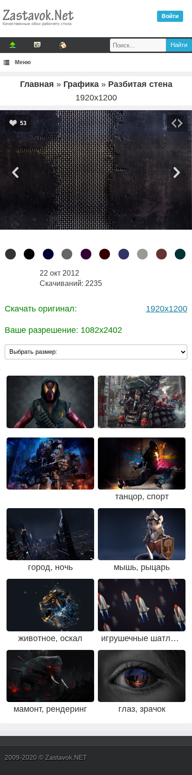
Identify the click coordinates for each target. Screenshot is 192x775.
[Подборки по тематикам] (37, 45)
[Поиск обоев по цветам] (63, 45)
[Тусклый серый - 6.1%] (67, 254)
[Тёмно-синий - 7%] (48, 254)
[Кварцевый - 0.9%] (142, 254)
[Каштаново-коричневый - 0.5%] (161, 254)
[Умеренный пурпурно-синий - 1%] (123, 254)
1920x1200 (166, 308)
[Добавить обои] (12, 45)
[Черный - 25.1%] (29, 254)
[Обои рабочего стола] (37, 28)
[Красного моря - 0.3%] (180, 254)
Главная (37, 84)
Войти (170, 16)
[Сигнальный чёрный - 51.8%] (10, 254)
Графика (81, 84)
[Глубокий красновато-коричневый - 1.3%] (104, 254)
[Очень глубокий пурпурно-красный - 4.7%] (86, 254)
